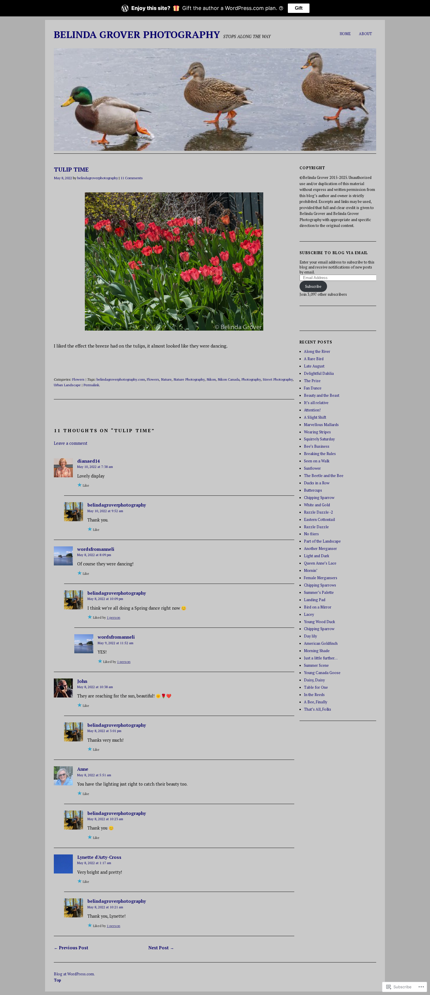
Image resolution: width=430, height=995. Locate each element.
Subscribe (313, 286)
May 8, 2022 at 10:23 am (105, 819)
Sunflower (312, 468)
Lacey (309, 614)
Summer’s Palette (319, 592)
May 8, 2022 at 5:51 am (94, 775)
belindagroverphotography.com (121, 379)
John (82, 681)
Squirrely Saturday (319, 439)
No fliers (311, 533)
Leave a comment (70, 443)
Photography (251, 379)
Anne (82, 769)
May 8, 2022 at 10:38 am (95, 687)
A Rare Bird (314, 358)
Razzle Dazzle (316, 526)
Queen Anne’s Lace (320, 563)
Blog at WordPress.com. (74, 974)
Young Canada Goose (322, 672)
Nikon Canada (229, 379)
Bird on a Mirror (317, 607)
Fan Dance (312, 388)
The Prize (312, 380)
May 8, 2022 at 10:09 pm (105, 598)
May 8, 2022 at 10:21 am (105, 907)
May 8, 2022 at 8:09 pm (94, 555)
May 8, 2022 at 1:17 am (94, 863)
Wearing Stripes (317, 432)
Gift (298, 8)
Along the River (317, 351)
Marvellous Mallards (321, 424)
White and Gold (317, 504)
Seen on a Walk (316, 461)
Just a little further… (321, 658)
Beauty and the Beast (321, 395)
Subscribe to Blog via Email (334, 252)
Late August (314, 366)
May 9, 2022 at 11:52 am (115, 643)
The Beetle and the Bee (323, 475)
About (365, 33)
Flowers (78, 379)
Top (57, 980)
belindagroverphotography (97, 177)
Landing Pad (314, 599)
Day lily (310, 636)
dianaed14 (88, 461)
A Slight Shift (315, 417)
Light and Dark (316, 555)
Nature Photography (189, 379)
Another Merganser (320, 548)
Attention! (312, 410)
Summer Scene (316, 665)
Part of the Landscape (322, 541)
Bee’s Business (316, 446)
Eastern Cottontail (319, 519)
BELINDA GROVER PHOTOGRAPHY (137, 34)
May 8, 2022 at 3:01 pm (104, 731)
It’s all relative (316, 402)
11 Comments (132, 177)
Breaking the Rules (320, 453)
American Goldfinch (321, 643)
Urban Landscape (67, 384)
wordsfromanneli (95, 549)
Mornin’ (310, 570)
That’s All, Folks (317, 709)
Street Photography (278, 379)
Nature (166, 379)
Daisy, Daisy (314, 680)
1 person (113, 617)
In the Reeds (314, 694)
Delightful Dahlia (319, 373)
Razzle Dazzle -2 (318, 512)
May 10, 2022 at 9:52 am (105, 511)
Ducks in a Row (316, 483)
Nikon (211, 379)
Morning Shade (317, 650)
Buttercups (313, 490)
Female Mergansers (320, 577)
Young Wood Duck (319, 621)
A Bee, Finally (315, 702)
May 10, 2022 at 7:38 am (95, 466)
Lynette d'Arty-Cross (99, 857)
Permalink (91, 384)
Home (345, 33)
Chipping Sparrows (320, 585)
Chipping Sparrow (319, 497)
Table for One (316, 687)
